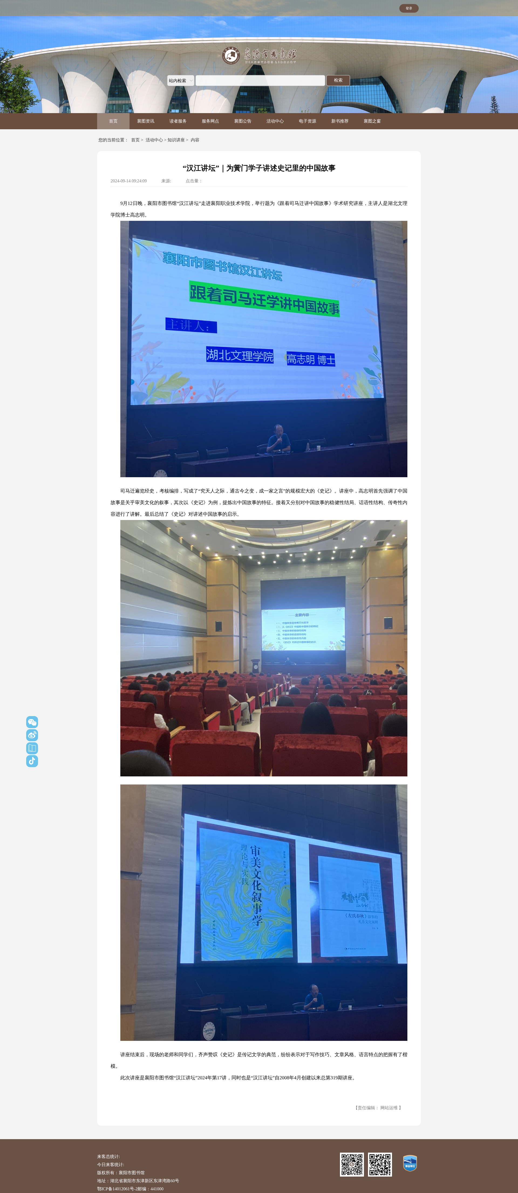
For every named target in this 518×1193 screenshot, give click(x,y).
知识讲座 (176, 140)
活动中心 (275, 121)
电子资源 (307, 121)
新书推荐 (340, 121)
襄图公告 (242, 121)
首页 (113, 121)
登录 (409, 8)
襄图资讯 (145, 121)
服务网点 (210, 121)
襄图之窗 (372, 121)
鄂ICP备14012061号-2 (117, 1189)
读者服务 (178, 121)
